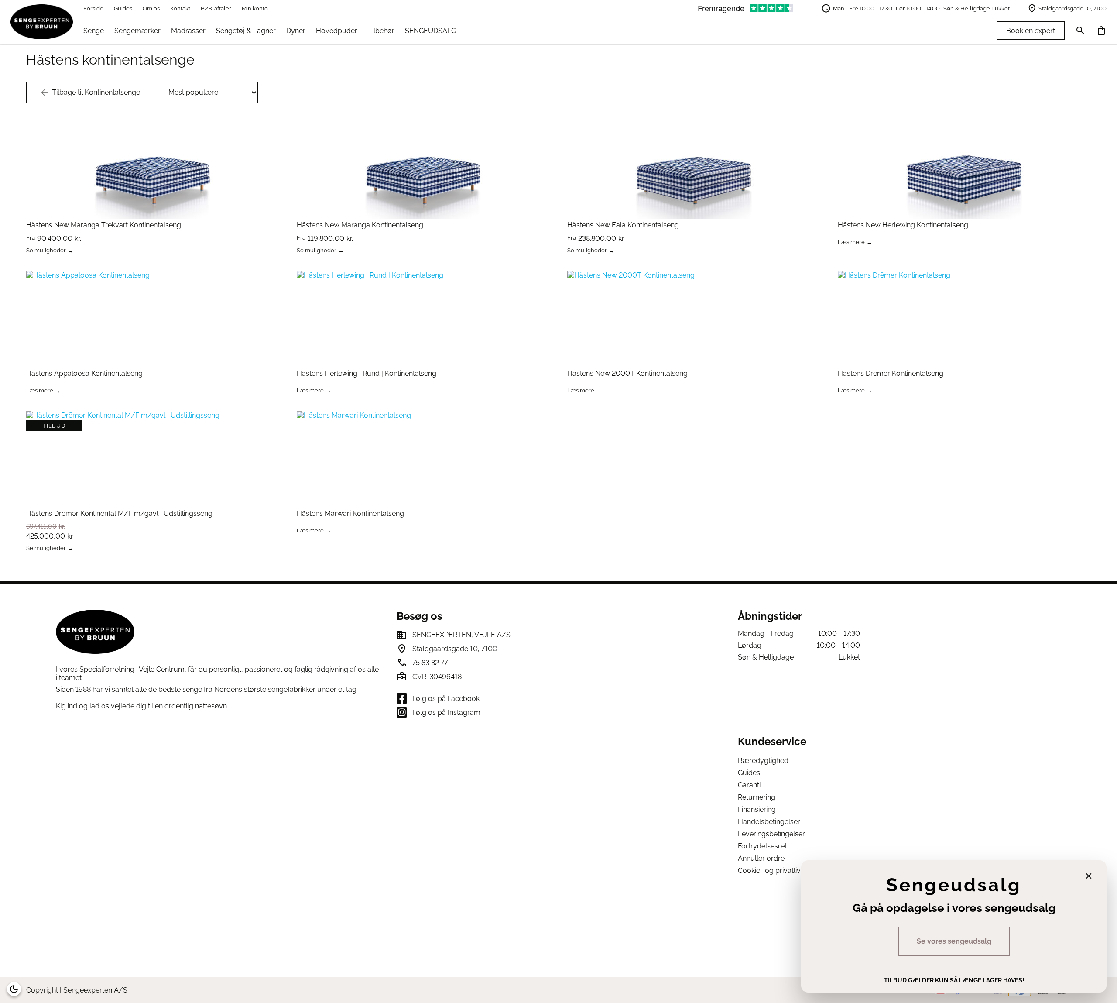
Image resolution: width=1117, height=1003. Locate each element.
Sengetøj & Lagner (246, 31)
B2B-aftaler (216, 8)
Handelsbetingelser (769, 822)
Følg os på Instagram (446, 712)
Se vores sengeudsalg (954, 941)
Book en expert (1030, 31)
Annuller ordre (761, 858)
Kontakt (180, 8)
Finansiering (757, 809)
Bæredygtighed (763, 760)
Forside (93, 8)
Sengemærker (137, 31)
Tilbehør (381, 31)
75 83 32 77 (430, 663)
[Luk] (1088, 876)
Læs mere (851, 242)
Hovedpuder (336, 31)
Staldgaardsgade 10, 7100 (1072, 8)
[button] (14, 989)
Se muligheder (46, 251)
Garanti (749, 785)
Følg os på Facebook (446, 698)
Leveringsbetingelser (771, 834)
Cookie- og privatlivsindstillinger (789, 870)
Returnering (756, 797)
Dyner (295, 31)
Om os (151, 8)
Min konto (255, 8)
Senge (93, 31)
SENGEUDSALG (430, 31)
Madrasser (188, 31)
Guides (123, 8)
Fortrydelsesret (762, 846)
